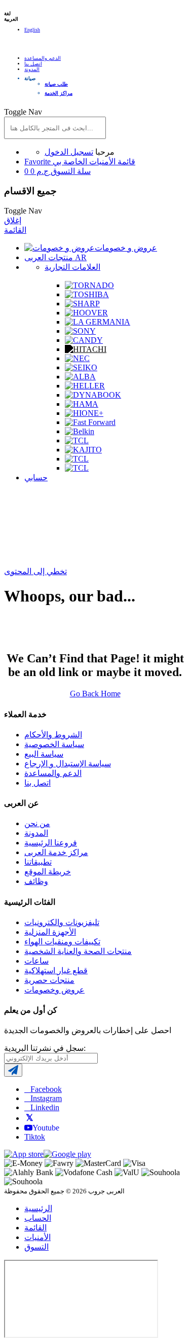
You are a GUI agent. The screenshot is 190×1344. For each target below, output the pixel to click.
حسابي (36, 477)
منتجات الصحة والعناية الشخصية (78, 951)
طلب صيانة (56, 84)
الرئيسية (38, 1208)
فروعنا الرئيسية (50, 842)
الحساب (37, 1218)
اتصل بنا (33, 63)
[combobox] (55, 128)
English (32, 29)
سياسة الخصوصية (54, 744)
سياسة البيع (43, 754)
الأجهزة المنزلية (50, 932)
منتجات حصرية (49, 980)
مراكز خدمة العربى (56, 852)
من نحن (37, 823)
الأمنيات (37, 1237)
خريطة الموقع (47, 871)
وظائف (36, 881)
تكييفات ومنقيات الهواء (62, 941)
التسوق (36, 1247)
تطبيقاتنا (38, 862)
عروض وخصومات (54, 989)
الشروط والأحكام (53, 734)
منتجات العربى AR (55, 257)
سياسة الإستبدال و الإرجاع (67, 763)
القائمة (15, 230)
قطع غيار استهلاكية (56, 970)
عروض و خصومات (126, 247)
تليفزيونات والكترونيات (61, 922)
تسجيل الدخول (69, 152)
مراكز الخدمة (58, 93)
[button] (105, 78)
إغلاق (12, 220)
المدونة (32, 69)
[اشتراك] (13, 1070)
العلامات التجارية (72, 267)
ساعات (36, 961)
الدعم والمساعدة (42, 58)
